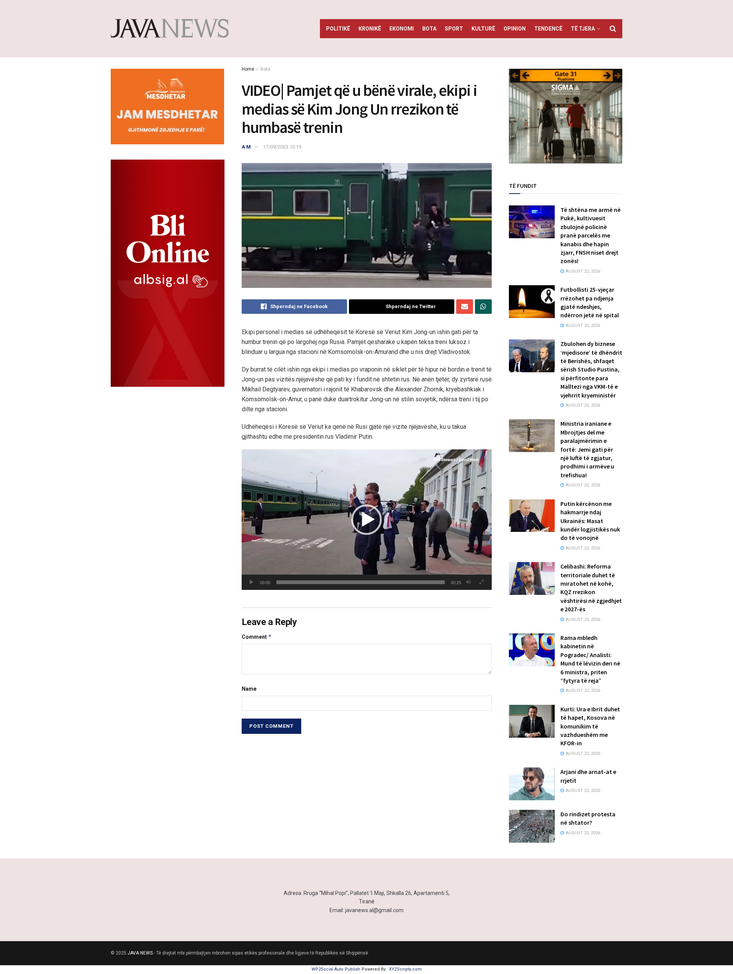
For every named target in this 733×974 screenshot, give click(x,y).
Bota (429, 29)
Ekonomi (401, 29)
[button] (366, 519)
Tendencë (548, 29)
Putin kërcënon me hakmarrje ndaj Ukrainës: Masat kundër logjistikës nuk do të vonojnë (590, 521)
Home (248, 69)
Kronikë (369, 29)
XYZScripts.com (405, 969)
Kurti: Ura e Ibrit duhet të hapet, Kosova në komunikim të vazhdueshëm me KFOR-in (590, 726)
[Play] (251, 582)
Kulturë (483, 29)
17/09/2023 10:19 (282, 147)
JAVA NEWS (140, 953)
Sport (454, 29)
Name (249, 689)
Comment (257, 636)
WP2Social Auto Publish (336, 969)
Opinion (515, 29)
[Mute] (468, 582)
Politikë (338, 29)
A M (246, 147)
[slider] (360, 582)
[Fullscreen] (482, 582)
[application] (367, 519)
